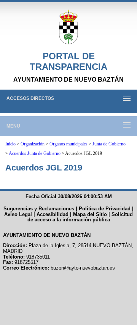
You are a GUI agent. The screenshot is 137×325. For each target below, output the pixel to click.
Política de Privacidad (105, 208)
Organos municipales (68, 144)
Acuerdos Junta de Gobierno (35, 153)
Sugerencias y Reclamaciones (38, 208)
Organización (33, 144)
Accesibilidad (52, 214)
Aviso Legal (18, 214)
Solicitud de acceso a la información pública (80, 217)
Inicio (10, 144)
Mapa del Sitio (90, 214)
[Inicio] (68, 27)
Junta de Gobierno (109, 144)
